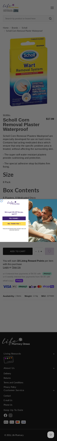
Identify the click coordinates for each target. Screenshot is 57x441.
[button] (14, 218)
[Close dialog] (1, 200)
